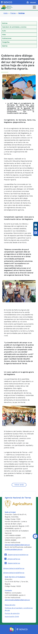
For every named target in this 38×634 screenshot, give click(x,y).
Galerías (4, 46)
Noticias (4, 23)
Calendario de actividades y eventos (14, 27)
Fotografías (5, 42)
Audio (4, 31)
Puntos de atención (12, 613)
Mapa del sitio (10, 605)
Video (4, 34)
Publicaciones (6, 38)
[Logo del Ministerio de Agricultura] (18, 504)
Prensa (13, 13)
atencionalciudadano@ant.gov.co (17, 545)
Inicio (6, 13)
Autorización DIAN (12, 616)
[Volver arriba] (35, 536)
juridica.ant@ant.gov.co (13, 549)
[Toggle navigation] (34, 7)
